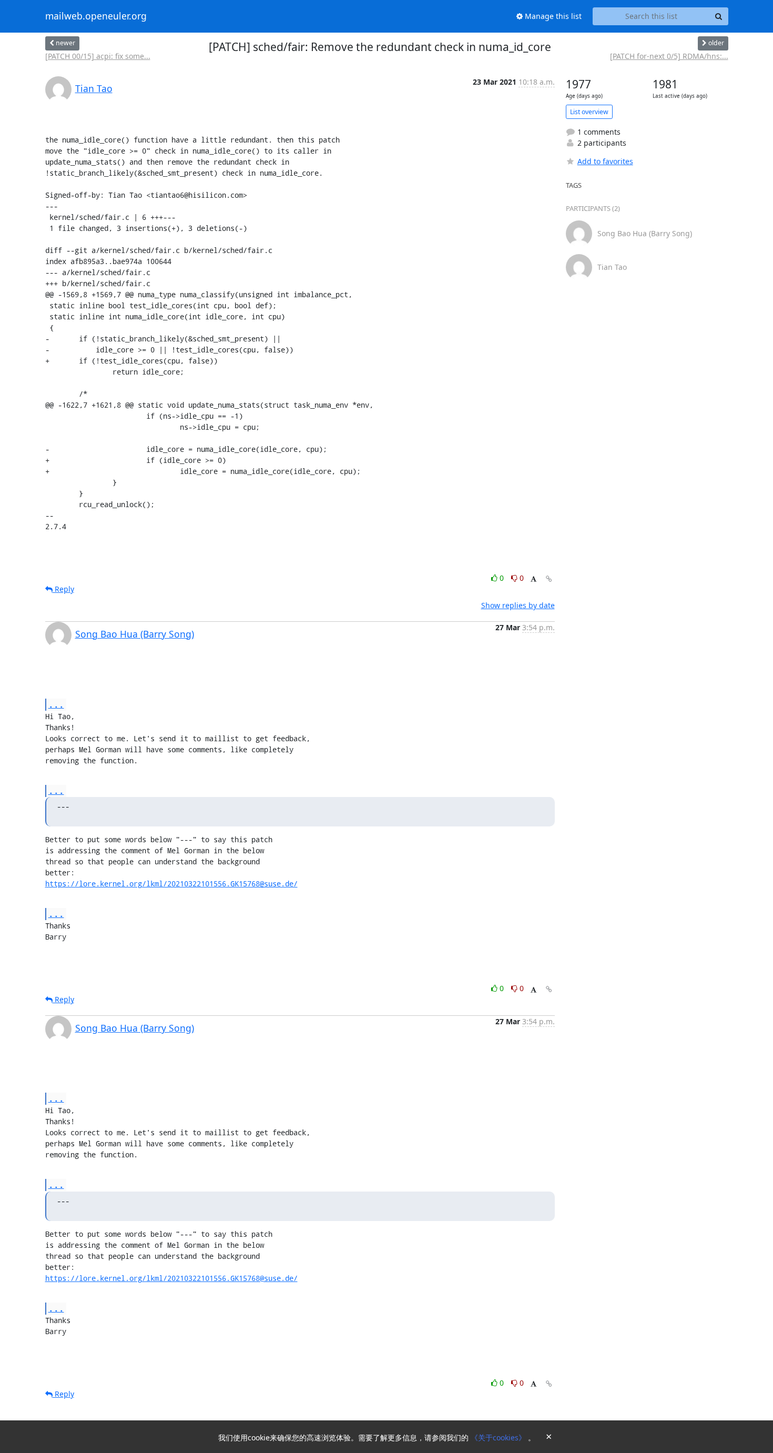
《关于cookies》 (499, 1437)
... (56, 704)
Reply (63, 589)
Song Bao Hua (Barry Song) (134, 634)
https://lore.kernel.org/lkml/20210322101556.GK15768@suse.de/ (171, 884)
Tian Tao (94, 88)
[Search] (718, 16)
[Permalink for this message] (549, 579)
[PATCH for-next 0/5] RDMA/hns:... (669, 56)
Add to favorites (605, 161)
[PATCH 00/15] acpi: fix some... (97, 56)
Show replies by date (518, 605)
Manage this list (552, 16)
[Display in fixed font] (533, 579)
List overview (589, 111)
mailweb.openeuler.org (96, 16)
